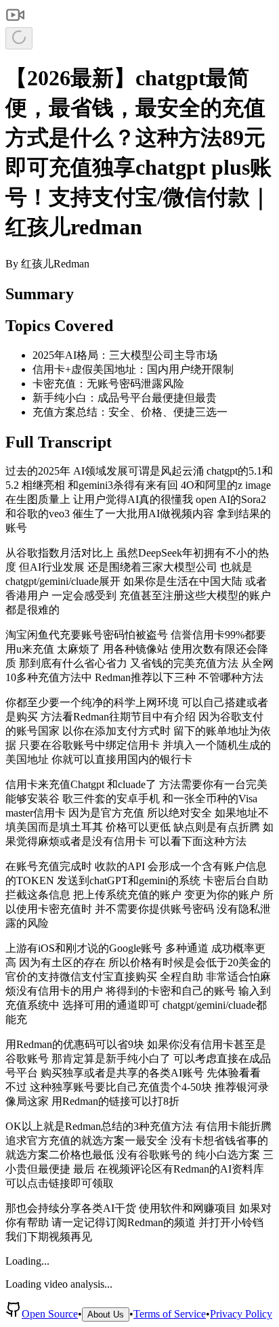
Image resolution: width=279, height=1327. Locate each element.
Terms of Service (169, 1314)
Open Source (50, 1314)
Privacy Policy (241, 1314)
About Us (105, 1314)
